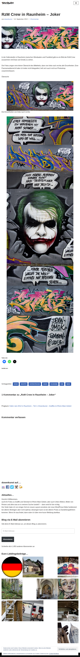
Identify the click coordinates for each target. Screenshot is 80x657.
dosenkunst (8, 19)
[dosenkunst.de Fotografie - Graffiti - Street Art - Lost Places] (8, 2)
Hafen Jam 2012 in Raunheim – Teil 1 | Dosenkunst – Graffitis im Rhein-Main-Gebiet (40, 406)
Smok (68, 384)
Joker (45, 384)
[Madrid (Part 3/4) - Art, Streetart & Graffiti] (47, 589)
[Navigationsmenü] (76, 3)
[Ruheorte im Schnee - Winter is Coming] (12, 611)
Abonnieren (7, 539)
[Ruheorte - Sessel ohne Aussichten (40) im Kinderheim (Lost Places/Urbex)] (68, 611)
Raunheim (54, 384)
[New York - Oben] (68, 633)
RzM (62, 384)
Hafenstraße (35, 384)
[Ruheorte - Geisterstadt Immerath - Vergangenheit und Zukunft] (33, 567)
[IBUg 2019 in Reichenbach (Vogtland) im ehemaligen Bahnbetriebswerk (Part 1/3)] (68, 567)
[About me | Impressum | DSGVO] (12, 567)
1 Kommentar (34, 19)
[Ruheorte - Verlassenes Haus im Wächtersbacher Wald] (12, 589)
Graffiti (23, 384)
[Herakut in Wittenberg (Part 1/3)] (68, 589)
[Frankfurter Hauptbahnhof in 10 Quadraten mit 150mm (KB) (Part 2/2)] (33, 611)
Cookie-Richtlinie (54, 653)
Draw (16, 384)
